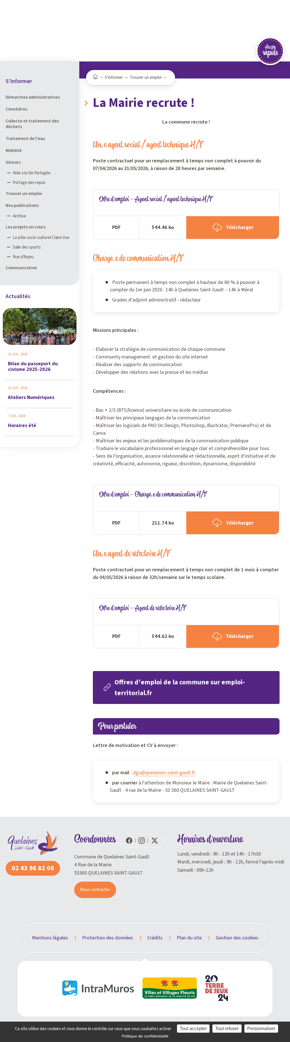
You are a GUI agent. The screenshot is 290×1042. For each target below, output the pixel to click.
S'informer (114, 77)
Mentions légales (50, 937)
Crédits (155, 937)
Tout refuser (227, 1028)
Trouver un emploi (145, 77)
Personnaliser (261, 1028)
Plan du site (189, 937)
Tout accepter (193, 1028)
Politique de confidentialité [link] (145, 1036)
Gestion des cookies (237, 937)
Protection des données (107, 937)
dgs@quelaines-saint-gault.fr (164, 772)
